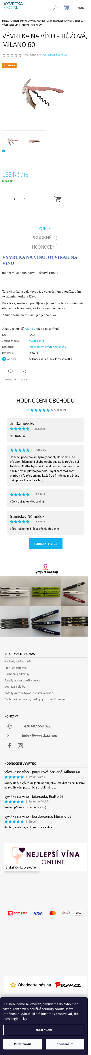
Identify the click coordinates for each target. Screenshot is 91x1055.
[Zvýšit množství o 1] (5, 199)
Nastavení (44, 1030)
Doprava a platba (14, 687)
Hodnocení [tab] (44, 247)
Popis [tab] (44, 228)
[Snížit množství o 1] (24, 199)
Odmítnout (23, 1044)
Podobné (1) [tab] (44, 237)
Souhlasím (65, 1044)
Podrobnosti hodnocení (55, 55)
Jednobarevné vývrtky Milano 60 (47, 347)
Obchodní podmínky (16, 674)
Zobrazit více (46, 543)
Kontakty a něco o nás (17, 662)
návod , (30, 328)
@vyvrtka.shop (46, 572)
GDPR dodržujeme (15, 668)
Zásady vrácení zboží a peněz (22, 681)
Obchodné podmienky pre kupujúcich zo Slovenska (35, 699)
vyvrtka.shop (36, 341)
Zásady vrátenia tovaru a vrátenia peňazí (28, 693)
